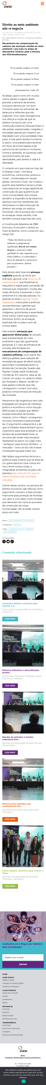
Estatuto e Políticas (11, 1028)
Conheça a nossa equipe (13, 983)
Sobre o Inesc (8, 980)
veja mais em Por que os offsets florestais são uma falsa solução (20, 476)
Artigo (17, 525)
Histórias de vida (9, 1019)
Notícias (5, 1009)
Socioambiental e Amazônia (21, 521)
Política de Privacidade (12, 1035)
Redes (4, 1003)
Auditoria (6, 1025)
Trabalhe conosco (10, 986)
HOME (4, 974)
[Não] (43, 1076)
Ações (5, 996)
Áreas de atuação (10, 993)
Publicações (7, 1016)
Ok (24, 1081)
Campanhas (7, 999)
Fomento (6, 1032)
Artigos (5, 1012)
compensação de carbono (21, 529)
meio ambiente (10, 532)
